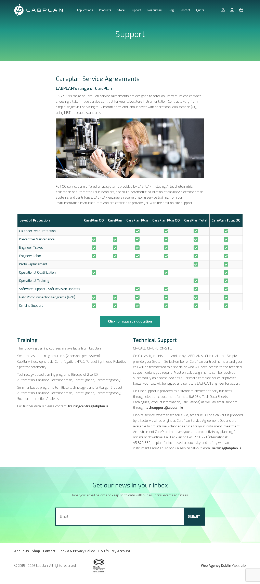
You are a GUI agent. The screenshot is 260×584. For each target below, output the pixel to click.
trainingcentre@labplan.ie (88, 406)
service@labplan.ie (226, 448)
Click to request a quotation (130, 321)
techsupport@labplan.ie (164, 407)
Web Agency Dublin (216, 566)
